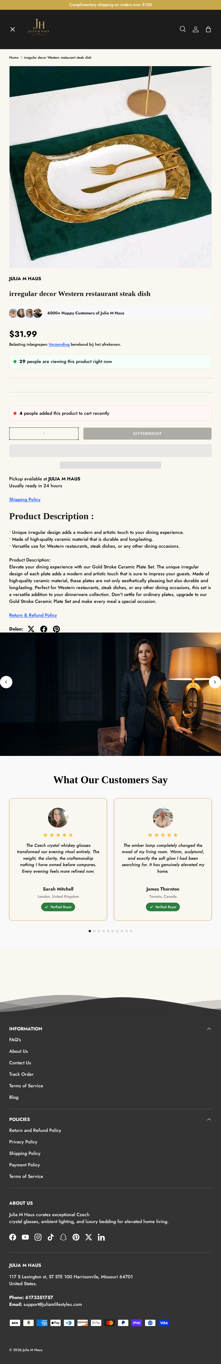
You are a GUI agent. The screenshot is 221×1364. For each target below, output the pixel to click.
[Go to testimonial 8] (122, 931)
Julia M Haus (32, 1349)
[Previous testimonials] (6, 682)
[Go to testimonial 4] (103, 931)
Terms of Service (26, 1085)
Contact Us (20, 1062)
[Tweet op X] (31, 629)
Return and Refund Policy (35, 1130)
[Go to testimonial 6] (113, 931)
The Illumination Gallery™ (42, 102)
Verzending (59, 344)
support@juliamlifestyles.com (53, 1304)
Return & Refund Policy (33, 615)
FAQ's (15, 1039)
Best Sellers (27, 165)
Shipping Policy (25, 499)
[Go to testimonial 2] (94, 931)
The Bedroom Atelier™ (38, 81)
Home (20, 39)
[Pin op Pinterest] (56, 629)
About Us (18, 1051)
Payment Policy (24, 1164)
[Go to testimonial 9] (126, 931)
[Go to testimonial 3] (99, 931)
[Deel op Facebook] (43, 629)
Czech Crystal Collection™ (42, 123)
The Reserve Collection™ (40, 144)
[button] (110, 450)
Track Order (21, 1074)
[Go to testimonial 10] (131, 931)
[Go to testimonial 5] (108, 931)
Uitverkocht (147, 433)
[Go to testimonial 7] (117, 931)
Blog (13, 1097)
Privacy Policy (23, 1141)
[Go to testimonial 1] (90, 931)
